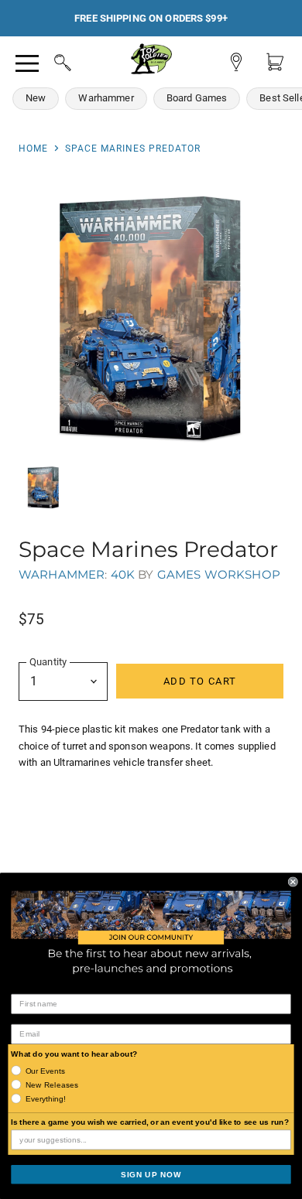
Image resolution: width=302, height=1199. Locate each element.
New (36, 98)
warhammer (62, 574)
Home (33, 148)
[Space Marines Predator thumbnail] (43, 487)
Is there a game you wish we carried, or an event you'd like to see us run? (150, 1122)
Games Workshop (218, 574)
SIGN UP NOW (151, 1174)
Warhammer (105, 98)
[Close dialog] (293, 881)
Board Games (197, 98)
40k (123, 574)
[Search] (48, 60)
